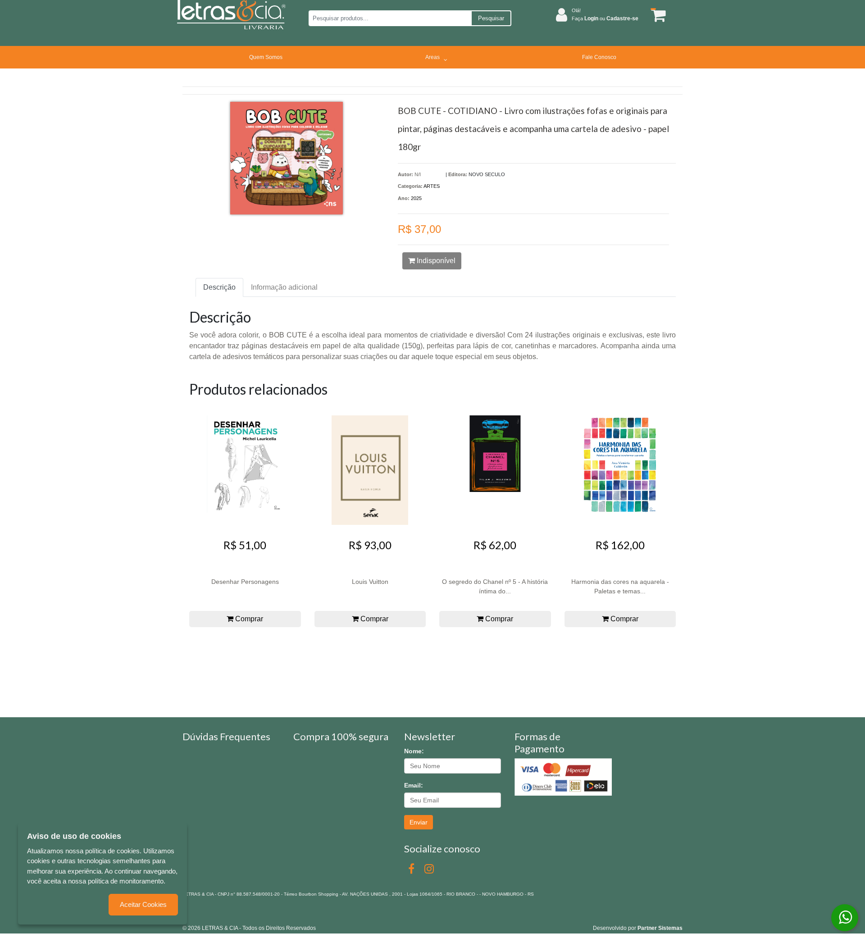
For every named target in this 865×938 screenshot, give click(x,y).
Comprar (248, 619)
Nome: (414, 751)
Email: (413, 785)
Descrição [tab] (219, 287)
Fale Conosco (599, 57)
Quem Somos (265, 57)
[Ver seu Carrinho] (656, 15)
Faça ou (605, 18)
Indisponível (435, 260)
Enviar (419, 822)
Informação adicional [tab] (284, 287)
